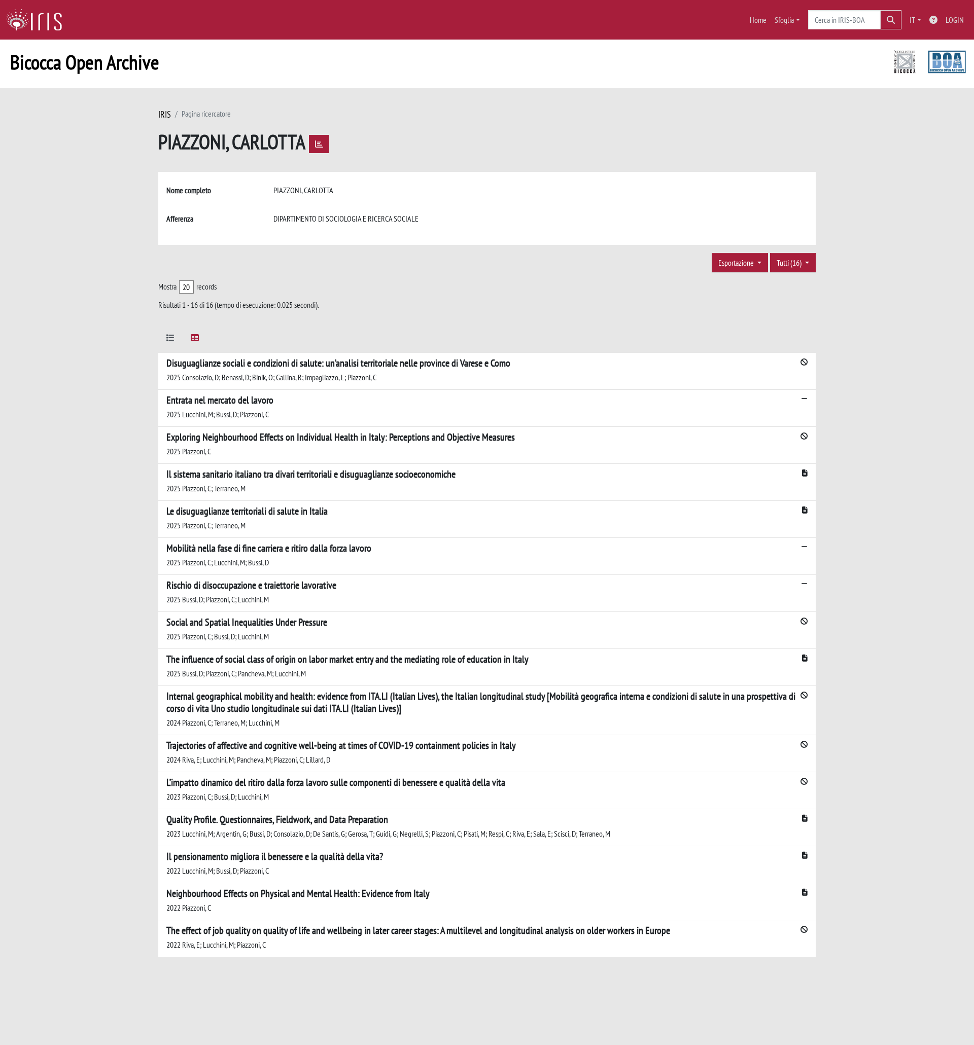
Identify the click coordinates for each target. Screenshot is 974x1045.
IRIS (164, 114)
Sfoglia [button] (784, 20)
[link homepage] (38, 19)
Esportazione (736, 263)
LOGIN (955, 20)
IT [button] (912, 20)
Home (758, 20)
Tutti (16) (790, 263)
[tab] (170, 339)
